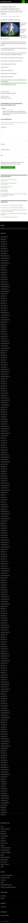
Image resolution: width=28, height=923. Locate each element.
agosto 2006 (3, 805)
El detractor (3, 838)
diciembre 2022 (4, 341)
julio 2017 (3, 494)
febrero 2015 (3, 563)
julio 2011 (3, 665)
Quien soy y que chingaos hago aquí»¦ (8, 887)
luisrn (11, 16)
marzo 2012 (3, 646)
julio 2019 (3, 438)
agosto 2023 (3, 322)
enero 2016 (3, 537)
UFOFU (2, 866)
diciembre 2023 (4, 312)
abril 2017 (3, 502)
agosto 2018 (3, 464)
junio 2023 (3, 326)
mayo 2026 (3, 243)
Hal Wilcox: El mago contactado (10, 217)
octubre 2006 (3, 800)
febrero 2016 (3, 535)
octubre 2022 (3, 345)
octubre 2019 (3, 431)
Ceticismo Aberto (4, 835)
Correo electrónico (5, 149)
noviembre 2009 (4, 712)
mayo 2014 (3, 584)
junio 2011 (3, 667)
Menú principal (26, 1)
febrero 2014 (3, 592)
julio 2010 (3, 693)
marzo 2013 (3, 618)
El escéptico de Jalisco (5, 877)
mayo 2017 (3, 499)
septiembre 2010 (4, 689)
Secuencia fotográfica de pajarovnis (8, 92)
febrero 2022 (3, 364)
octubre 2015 (3, 544)
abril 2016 (3, 530)
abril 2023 (3, 331)
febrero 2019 (3, 449)
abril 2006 (3, 814)
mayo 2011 (3, 670)
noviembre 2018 (4, 457)
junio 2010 (3, 696)
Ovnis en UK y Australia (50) (6, 186)
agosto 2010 (3, 691)
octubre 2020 (3, 402)
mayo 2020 (3, 414)
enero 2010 (3, 708)
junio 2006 (3, 809)
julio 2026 (3, 239)
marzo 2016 (3, 532)
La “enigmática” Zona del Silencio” (16, 205)
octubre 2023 (3, 317)
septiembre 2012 (4, 632)
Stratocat (3, 898)
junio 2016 (3, 525)
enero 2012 (3, 651)
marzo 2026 (3, 248)
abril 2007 (3, 786)
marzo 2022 (3, 362)
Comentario (4, 127)
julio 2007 (3, 779)
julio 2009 (3, 722)
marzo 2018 (3, 476)
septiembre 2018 (4, 461)
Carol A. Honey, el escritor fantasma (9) (8, 179)
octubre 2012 (3, 629)
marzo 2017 (3, 504)
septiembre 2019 (4, 433)
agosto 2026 (3, 236)
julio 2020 (3, 409)
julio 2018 (3, 466)
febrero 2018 (3, 478)
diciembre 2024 (4, 284)
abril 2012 (3, 644)
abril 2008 (3, 757)
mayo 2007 (3, 783)
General (10, 6)
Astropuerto (3, 831)
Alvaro (4, 108)
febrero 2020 (3, 421)
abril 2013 (3, 615)
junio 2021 (3, 383)
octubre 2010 (3, 686)
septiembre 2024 (4, 291)
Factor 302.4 (3, 880)
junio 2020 (3, 412)
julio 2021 (3, 381)
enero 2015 (3, 566)
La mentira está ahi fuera (6, 847)
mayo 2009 (3, 727)
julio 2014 (3, 580)
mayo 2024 (3, 300)
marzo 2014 (3, 589)
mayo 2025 (3, 272)
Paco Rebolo (3, 895)
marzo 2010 (3, 703)
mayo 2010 (3, 698)
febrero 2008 (3, 762)
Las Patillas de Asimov (5, 850)
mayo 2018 (3, 471)
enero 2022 (3, 367)
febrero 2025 (3, 279)
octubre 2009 (3, 715)
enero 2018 (3, 480)
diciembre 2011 (4, 653)
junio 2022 (3, 355)
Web (2, 155)
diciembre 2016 (4, 511)
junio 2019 (3, 440)
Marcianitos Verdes (6, 1)
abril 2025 (3, 274)
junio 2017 (3, 497)
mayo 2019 (3, 442)
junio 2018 (3, 468)
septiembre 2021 (4, 376)
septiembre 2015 (4, 547)
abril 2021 (3, 388)
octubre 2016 (3, 516)
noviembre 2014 (4, 570)
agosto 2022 (3, 350)
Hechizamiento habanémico (6, 884)
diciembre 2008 (4, 738)
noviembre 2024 (4, 286)
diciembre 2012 (4, 625)
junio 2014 (3, 582)
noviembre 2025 (4, 258)
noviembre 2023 (4, 314)
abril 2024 (3, 303)
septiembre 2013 (4, 603)
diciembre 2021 (4, 369)
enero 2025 (3, 281)
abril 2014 (3, 587)
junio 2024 (3, 298)
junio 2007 (3, 781)
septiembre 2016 (4, 518)
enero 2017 (3, 509)
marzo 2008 (3, 760)
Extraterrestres (4, 6)
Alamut (2, 826)
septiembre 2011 (4, 660)
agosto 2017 (3, 492)
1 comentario (17, 16)
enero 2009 (3, 736)
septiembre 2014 (4, 575)
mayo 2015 (3, 556)
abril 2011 (3, 672)
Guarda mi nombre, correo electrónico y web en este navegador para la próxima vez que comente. (12, 163)
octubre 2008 (3, 743)
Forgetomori (3, 840)
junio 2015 (3, 554)
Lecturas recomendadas (5, 852)
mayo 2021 (3, 386)
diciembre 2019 (4, 426)
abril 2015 (3, 558)
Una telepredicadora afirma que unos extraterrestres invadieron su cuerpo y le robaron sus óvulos (14, 194)
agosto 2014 (3, 577)
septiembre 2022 (4, 348)
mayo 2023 (3, 329)
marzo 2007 (3, 788)
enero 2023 (3, 338)
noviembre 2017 (4, 485)
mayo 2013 (3, 613)
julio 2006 (3, 807)
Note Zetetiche (4, 862)
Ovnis (14, 6)
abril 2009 (3, 729)
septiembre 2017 (4, 490)
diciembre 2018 (4, 454)
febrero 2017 (3, 506)
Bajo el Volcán (3, 833)
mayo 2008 (3, 755)
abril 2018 (3, 473)
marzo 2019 (3, 447)
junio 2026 (3, 241)
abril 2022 (3, 359)
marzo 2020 (3, 419)
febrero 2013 (3, 620)
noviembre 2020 (4, 400)
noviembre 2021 (4, 371)
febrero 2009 (3, 734)
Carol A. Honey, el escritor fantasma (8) (8, 183)
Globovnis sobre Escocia (6, 97)
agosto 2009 (3, 719)
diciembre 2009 (4, 710)
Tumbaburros (3, 906)
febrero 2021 (3, 393)
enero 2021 (3, 395)
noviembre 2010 (4, 684)
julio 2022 (3, 352)
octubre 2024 (3, 288)
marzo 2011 (3, 674)
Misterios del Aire (4, 859)
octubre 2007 (3, 772)
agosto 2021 (3, 378)
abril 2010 (3, 701)
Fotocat (2, 882)
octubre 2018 (3, 459)
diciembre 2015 (4, 539)
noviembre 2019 (4, 428)
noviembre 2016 (4, 513)
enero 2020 (3, 423)
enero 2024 (3, 310)
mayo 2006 (3, 812)
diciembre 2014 (4, 568)
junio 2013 (3, 611)
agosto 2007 (3, 776)
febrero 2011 (3, 677)
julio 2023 (3, 324)
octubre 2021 (3, 374)
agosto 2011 (3, 663)
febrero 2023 (3, 336)
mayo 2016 (3, 528)
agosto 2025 (3, 265)
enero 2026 (3, 253)
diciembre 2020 (4, 397)
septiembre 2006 (4, 802)
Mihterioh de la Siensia (5, 857)
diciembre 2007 (4, 767)
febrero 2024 (3, 307)
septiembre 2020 (4, 404)
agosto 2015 (3, 549)
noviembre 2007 (4, 769)
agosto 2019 (3, 435)
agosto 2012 (3, 634)
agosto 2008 (3, 748)
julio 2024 (3, 296)
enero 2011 (3, 679)
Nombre (3, 144)
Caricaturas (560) (4, 190)
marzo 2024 (3, 305)
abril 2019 (3, 445)
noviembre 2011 (4, 656)
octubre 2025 (3, 260)
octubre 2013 (3, 601)
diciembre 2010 (4, 682)
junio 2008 (3, 753)
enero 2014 (3, 594)
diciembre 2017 (4, 483)
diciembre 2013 (4, 596)
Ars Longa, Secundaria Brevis (6, 875)
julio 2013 (3, 608)
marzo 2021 (3, 390)
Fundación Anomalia (5, 915)
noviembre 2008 (4, 741)
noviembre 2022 (4, 343)
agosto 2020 (3, 407)
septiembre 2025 (4, 262)
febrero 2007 (3, 790)
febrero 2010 (3, 705)
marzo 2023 (3, 333)
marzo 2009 (3, 731)
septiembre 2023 (4, 319)
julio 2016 (3, 523)
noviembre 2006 (4, 798)
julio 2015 (3, 551)
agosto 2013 (3, 606)
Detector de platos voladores (17, 207)
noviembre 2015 (4, 542)
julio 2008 (3, 750)
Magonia (2, 854)
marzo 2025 (3, 277)
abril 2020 (3, 416)
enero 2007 (3, 793)
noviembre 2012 (4, 627)
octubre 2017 (3, 487)
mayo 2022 (3, 357)
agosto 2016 (3, 521)
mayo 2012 (3, 641)
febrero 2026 (3, 251)
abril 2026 (3, 246)
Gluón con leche (4, 843)
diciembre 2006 (4, 795)
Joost (2, 217)
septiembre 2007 (4, 774)
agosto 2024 (3, 293)
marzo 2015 (3, 561)
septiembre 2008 (4, 746)
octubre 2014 (3, 573)
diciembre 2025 (4, 255)
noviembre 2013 (4, 599)
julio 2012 (3, 637)
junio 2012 (3, 639)
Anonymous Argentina (5, 828)
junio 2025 (3, 269)
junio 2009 (3, 724)
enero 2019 (3, 452)
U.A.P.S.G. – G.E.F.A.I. (5, 864)
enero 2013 (3, 622)
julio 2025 (3, 267)
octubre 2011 (3, 658)
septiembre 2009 (4, 717)
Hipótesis (3, 845)
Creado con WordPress (5, 921)
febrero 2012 (3, 648)
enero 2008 (3, 764)
